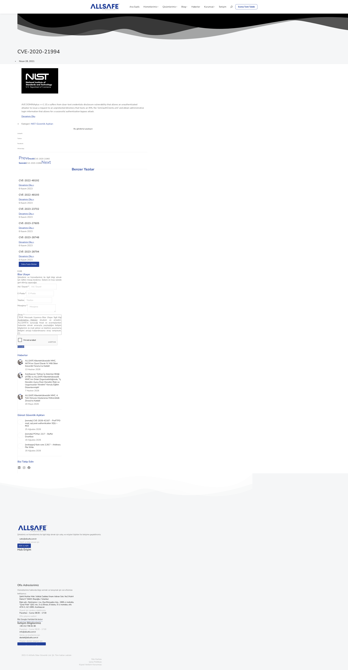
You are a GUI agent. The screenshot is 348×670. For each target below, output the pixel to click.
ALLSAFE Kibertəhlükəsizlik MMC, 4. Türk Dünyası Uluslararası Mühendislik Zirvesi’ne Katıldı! (42, 398)
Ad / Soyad (23, 286)
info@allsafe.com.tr (27, 632)
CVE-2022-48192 (29, 180)
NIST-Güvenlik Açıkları (42, 123)
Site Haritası (96, 659)
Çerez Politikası (95, 662)
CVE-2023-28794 (29, 251)
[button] (83, 134)
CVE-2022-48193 (29, 194)
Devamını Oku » (26, 185)
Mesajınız (22, 305)
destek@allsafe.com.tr (28, 637)
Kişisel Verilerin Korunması (90, 664)
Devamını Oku (28, 116)
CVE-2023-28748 (29, 237)
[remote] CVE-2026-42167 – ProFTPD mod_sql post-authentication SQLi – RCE (42, 423)
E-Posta (22, 293)
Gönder (21, 347)
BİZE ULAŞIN (24, 546)
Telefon (21, 300)
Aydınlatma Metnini (27, 320)
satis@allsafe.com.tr (28, 539)
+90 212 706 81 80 (27, 626)
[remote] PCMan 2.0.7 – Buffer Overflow (39, 435)
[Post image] (20, 362)
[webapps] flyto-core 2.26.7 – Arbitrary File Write (43, 446)
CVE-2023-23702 (29, 209)
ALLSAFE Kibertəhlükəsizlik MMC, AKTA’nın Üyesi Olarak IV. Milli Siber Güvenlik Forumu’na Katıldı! (41, 363)
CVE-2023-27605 (29, 223)
